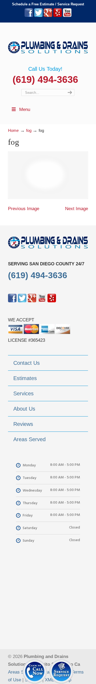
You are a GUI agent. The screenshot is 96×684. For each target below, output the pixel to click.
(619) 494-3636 (45, 79)
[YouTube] (67, 16)
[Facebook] (29, 16)
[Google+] (48, 16)
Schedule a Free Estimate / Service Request (48, 4)
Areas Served (21, 672)
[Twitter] (38, 16)
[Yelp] (57, 16)
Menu (24, 109)
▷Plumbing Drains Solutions (48, 44)
